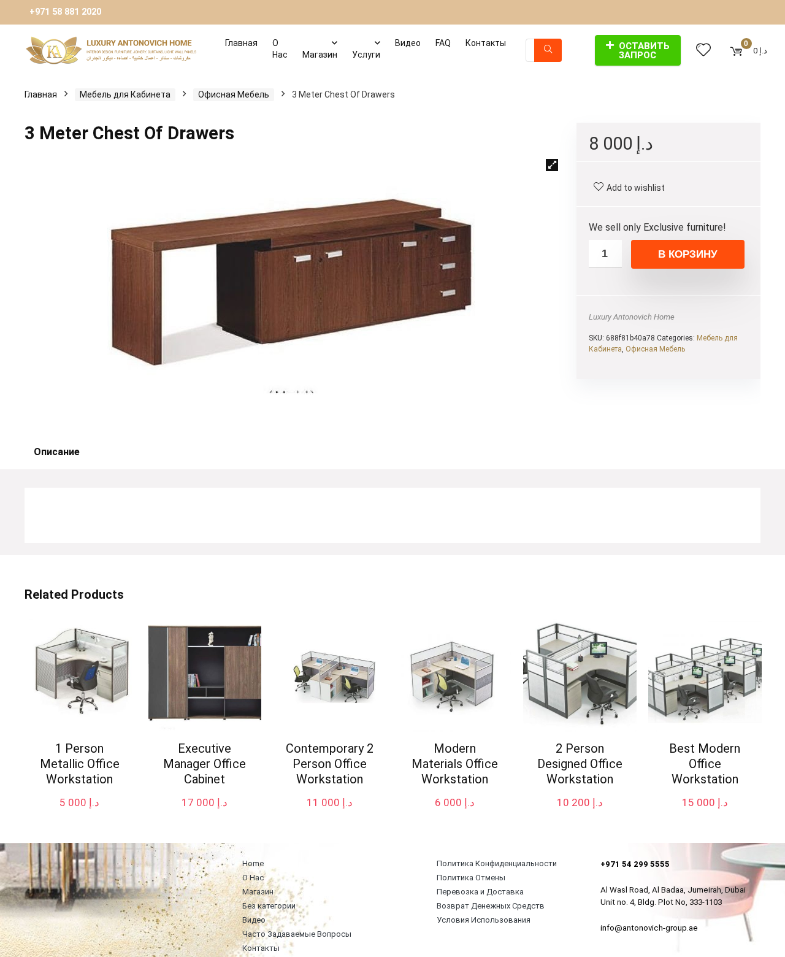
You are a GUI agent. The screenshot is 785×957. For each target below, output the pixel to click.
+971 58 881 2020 (65, 12)
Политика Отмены (471, 877)
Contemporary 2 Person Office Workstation (329, 763)
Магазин (319, 55)
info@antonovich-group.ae (649, 927)
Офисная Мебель (233, 94)
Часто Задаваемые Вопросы (296, 934)
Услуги (366, 55)
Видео (408, 43)
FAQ (443, 43)
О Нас (280, 49)
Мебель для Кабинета (125, 94)
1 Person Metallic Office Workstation (80, 763)
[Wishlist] (703, 50)
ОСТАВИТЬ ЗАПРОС (644, 50)
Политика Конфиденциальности (497, 863)
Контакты (485, 43)
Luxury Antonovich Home (632, 316)
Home (253, 863)
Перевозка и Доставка (480, 891)
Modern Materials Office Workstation (455, 763)
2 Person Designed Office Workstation (579, 763)
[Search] (548, 50)
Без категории (269, 905)
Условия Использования (483, 919)
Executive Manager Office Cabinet (204, 763)
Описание (57, 452)
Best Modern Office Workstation (704, 763)
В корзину (688, 254)
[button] (552, 165)
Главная (241, 43)
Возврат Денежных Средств (491, 905)
